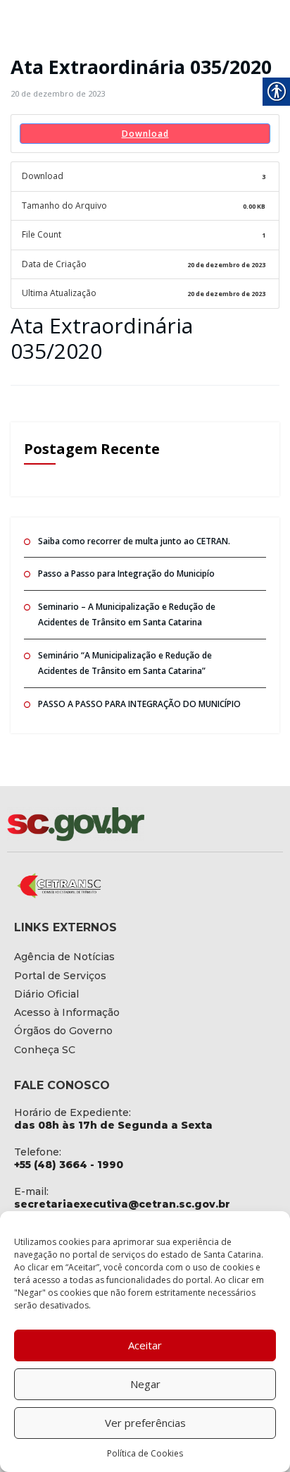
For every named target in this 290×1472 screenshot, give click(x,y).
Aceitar (145, 1345)
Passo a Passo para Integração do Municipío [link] (126, 573)
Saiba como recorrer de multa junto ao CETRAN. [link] (134, 541)
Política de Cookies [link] (145, 1453)
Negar (145, 1384)
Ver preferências (145, 1423)
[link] (58, 93)
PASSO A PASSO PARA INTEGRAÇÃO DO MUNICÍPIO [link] (139, 704)
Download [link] (145, 134)
